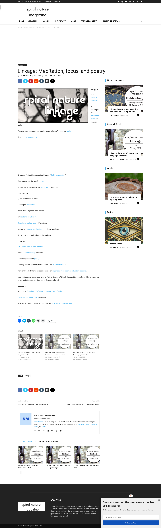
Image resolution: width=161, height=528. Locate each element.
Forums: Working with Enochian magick (33, 404)
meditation (31, 205)
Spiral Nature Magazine (28, 76)
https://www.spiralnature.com (42, 418)
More (73, 21)
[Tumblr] (138, 1)
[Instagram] (122, 1)
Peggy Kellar (114, 247)
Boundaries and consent (27, 223)
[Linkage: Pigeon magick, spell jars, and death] (30, 341)
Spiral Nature (38, 422)
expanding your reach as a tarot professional (69, 271)
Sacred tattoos (58, 265)
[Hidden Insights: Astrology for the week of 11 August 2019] (124, 98)
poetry (36, 259)
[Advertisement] (80, 46)
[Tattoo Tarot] (124, 230)
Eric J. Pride (114, 115)
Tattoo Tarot (116, 244)
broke (69, 131)
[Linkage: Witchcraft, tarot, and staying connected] (30, 455)
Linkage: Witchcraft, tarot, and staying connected (124, 154)
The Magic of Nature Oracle (28, 297)
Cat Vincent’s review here (62, 303)
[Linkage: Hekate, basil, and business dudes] (87, 455)
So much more (29, 27)
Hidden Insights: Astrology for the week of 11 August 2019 (124, 110)
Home (21, 21)
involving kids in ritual (34, 229)
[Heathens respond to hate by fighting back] (124, 186)
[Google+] (40, 430)
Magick (46, 21)
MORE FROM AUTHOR (48, 441)
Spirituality (60, 21)
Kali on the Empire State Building (30, 246)
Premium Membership (32, 1)
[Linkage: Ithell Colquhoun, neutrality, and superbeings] (58, 455)
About (19, 1)
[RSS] (134, 1)
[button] (140, 21)
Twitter (44, 427)
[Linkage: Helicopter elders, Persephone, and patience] (58, 341)
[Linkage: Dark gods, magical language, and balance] (86, 341)
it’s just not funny (29, 252)
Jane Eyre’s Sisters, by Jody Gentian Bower (83, 404)
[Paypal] (130, 1)
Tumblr (36, 427)
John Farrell (114, 203)
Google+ (87, 424)
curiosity (41, 181)
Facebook (81, 424)
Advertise (47, 1)
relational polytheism (28, 217)
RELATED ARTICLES (27, 441)
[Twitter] (141, 1)
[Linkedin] (126, 1)
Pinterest (94, 424)
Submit (56, 1)
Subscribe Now (130, 523)
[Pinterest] (53, 430)
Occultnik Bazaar (111, 21)
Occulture (32, 21)
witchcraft (44, 187)
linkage (27, 376)
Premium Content (89, 21)
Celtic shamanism (58, 175)
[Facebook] (118, 1)
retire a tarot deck (30, 137)
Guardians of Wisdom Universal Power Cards (44, 291)
